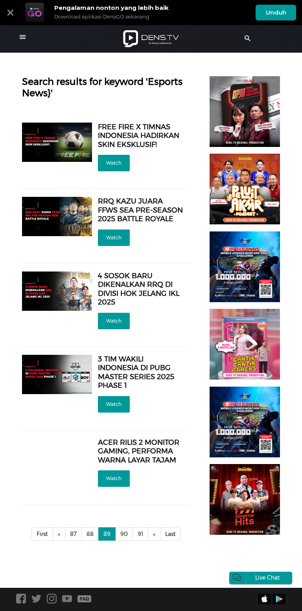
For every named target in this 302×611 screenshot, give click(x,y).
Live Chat (267, 577)
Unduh (276, 12)
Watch (114, 163)
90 (124, 534)
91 (140, 534)
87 (73, 534)
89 (106, 534)
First (42, 534)
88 (90, 534)
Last (170, 534)
